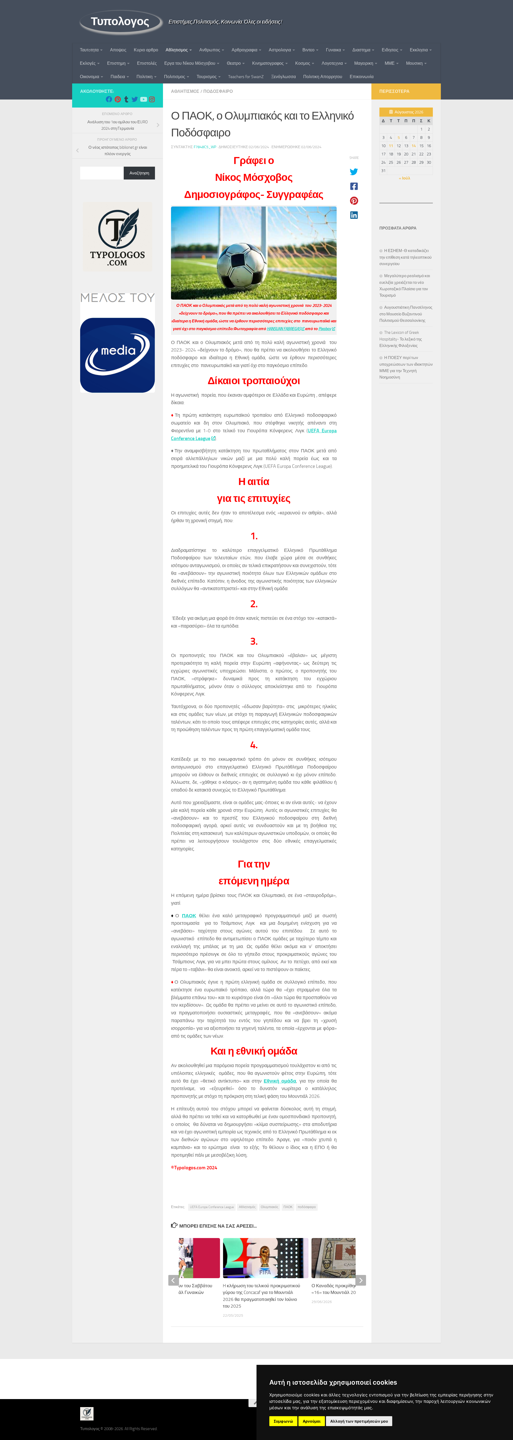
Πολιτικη (145, 76)
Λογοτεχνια (332, 63)
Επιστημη (116, 63)
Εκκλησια (419, 49)
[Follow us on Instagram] (152, 99)
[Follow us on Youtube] (143, 99)
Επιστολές (147, 63)
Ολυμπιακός (269, 1207)
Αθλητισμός (247, 1207)
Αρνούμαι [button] (312, 1421)
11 (391, 145)
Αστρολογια (280, 49)
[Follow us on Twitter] (134, 99)
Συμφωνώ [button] (283, 1421)
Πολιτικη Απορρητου (322, 76)
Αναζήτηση (139, 173)
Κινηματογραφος (268, 63)
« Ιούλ (404, 178)
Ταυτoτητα (89, 49)
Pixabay (324, 328)
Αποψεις (118, 49)
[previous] (173, 1280)
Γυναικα (333, 49)
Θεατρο (234, 63)
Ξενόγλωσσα (283, 76)
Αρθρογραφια (244, 49)
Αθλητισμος (177, 49)
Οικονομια (89, 76)
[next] (360, 1280)
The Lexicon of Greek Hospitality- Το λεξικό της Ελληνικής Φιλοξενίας (400, 339)
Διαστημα (361, 49)
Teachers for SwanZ (246, 76)
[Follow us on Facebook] (109, 99)
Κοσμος (302, 63)
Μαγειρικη (363, 63)
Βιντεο (308, 49)
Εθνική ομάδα (280, 1081)
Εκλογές (88, 63)
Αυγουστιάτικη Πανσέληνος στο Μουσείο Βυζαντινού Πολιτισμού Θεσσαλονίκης (405, 314)
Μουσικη (414, 63)
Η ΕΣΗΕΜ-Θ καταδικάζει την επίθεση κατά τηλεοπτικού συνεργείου (405, 257)
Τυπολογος (120, 21)
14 (413, 145)
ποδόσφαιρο (307, 1207)
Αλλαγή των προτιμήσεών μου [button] (359, 1421)
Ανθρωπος (209, 49)
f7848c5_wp (205, 147)
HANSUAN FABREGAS (284, 328)
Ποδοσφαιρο (218, 91)
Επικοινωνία (362, 76)
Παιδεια (118, 76)
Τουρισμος (207, 76)
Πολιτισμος (174, 76)
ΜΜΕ (390, 63)
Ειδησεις (390, 49)
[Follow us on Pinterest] (117, 99)
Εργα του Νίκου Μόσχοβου (189, 63)
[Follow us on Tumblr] (126, 99)
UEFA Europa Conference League (212, 1207)
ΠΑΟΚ (189, 916)
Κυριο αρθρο (146, 49)
